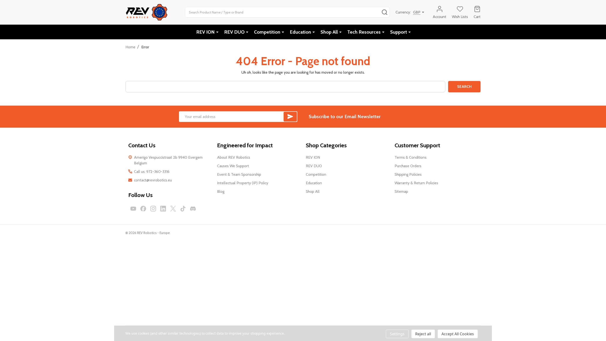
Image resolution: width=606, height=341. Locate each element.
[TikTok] (183, 208)
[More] (217, 32)
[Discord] (193, 208)
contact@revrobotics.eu (153, 180)
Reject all (423, 334)
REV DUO (234, 32)
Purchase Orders (408, 166)
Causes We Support (233, 166)
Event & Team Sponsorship (239, 174)
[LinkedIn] (163, 208)
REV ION (205, 32)
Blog (220, 191)
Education (300, 32)
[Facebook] (143, 208)
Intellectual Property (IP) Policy (242, 183)
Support (398, 32)
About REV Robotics (233, 157)
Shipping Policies (408, 174)
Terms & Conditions (411, 157)
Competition (267, 32)
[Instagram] (153, 208)
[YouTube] (133, 208)
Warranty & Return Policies (416, 183)
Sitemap (401, 191)
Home (130, 47)
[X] (173, 208)
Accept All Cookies (457, 334)
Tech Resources (364, 32)
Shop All (329, 32)
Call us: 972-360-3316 (151, 171)
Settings (397, 334)
